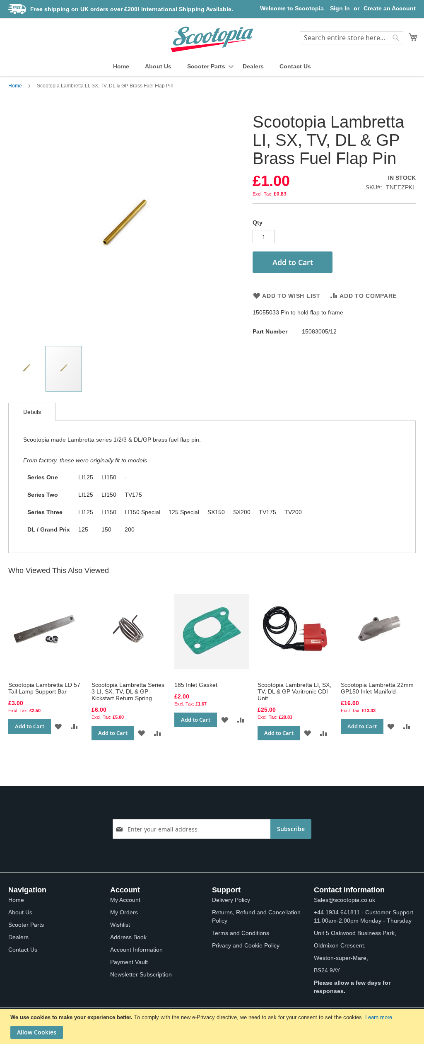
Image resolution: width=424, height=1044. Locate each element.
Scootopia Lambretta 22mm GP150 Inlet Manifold (377, 688)
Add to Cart (29, 726)
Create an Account (390, 8)
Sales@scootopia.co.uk (344, 900)
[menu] (212, 66)
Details (32, 411)
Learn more (378, 1017)
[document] (213, 1026)
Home (15, 86)
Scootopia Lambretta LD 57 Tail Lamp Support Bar (44, 688)
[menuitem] (121, 66)
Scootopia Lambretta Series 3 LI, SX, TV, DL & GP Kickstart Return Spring (128, 691)
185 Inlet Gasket (195, 685)
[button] (27, 368)
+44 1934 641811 (337, 912)
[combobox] (351, 37)
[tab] (32, 412)
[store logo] (212, 39)
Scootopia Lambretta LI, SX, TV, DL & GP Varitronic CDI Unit (294, 691)
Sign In (340, 8)
